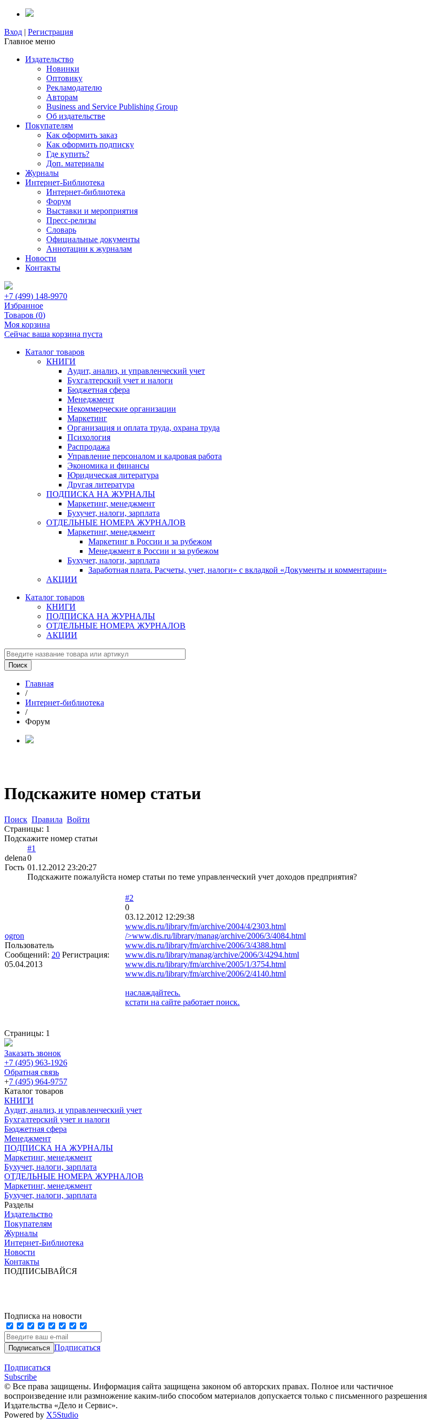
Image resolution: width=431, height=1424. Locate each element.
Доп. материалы (75, 163)
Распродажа (88, 446)
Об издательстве (75, 116)
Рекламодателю (74, 87)
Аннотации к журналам (89, 248)
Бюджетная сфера (98, 389)
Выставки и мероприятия (92, 210)
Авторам (62, 97)
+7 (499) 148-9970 (35, 296)
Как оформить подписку (90, 144)
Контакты (42, 267)
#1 (31, 848)
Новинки (62, 68)
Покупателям (49, 125)
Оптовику (64, 78)
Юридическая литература (113, 475)
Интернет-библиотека (85, 191)
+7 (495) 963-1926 (35, 1062)
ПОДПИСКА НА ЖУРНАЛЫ (100, 494)
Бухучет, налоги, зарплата (113, 513)
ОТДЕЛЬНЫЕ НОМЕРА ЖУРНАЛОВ (116, 522)
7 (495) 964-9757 (38, 1081)
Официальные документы (93, 239)
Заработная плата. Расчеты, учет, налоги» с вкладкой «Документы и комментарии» (237, 569)
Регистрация (50, 31)
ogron (14, 935)
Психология (88, 437)
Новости (40, 258)
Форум (58, 201)
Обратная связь (31, 1072)
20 (56, 954)
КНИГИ (61, 361)
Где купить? (67, 154)
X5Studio (62, 1414)
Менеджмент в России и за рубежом (153, 550)
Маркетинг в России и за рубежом (150, 541)
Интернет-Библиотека (65, 182)
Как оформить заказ (81, 135)
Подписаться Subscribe (27, 1372)
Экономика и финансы (108, 465)
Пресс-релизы (71, 220)
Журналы (42, 172)
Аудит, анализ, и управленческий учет (136, 370)
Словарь (61, 229)
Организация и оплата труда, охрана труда (143, 427)
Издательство (49, 59)
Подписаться (77, 1347)
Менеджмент (90, 399)
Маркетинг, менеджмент (111, 503)
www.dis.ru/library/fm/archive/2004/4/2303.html (205, 926)
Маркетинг (87, 418)
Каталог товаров (55, 351)
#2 (129, 897)
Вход (13, 31)
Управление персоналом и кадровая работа (144, 456)
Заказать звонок (32, 1053)
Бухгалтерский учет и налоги (120, 380)
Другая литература (101, 484)
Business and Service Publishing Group (112, 106)
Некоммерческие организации (121, 408)
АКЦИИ (61, 579)
